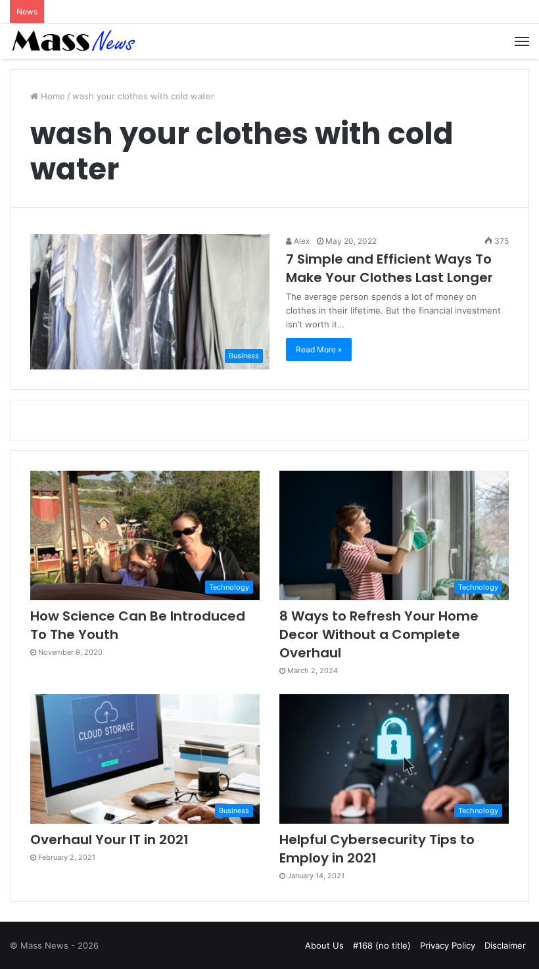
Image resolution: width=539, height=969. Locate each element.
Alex (301, 241)
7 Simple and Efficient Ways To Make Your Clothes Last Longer (389, 268)
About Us (324, 945)
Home (51, 96)
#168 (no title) (382, 945)
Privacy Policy (447, 945)
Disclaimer (505, 945)
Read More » (319, 349)
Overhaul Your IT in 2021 (109, 839)
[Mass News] (72, 41)
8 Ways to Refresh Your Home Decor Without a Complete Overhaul (379, 634)
